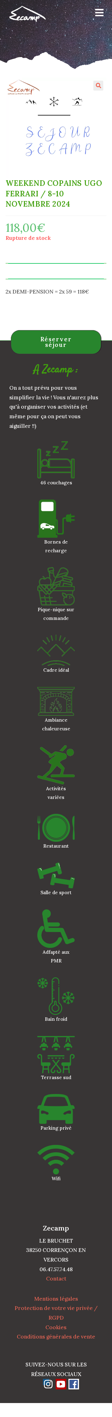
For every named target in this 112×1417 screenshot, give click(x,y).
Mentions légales (56, 1298)
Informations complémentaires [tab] (56, 271)
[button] (98, 86)
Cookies (56, 1327)
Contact (56, 1278)
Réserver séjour (56, 342)
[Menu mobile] (97, 14)
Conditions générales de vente (56, 1336)
